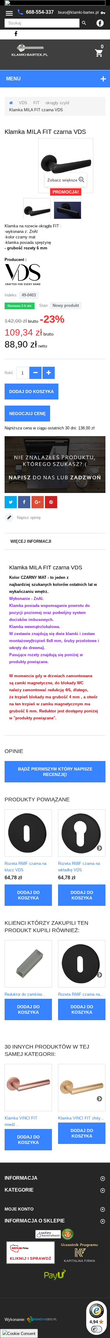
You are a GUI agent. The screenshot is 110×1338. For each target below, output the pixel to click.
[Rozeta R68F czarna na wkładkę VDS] (81, 833)
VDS (23, 103)
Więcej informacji (30, 541)
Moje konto (19, 1209)
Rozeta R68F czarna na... (81, 994)
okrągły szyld (57, 103)
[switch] (96, 1329)
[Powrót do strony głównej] (11, 103)
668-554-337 (40, 12)
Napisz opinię (28, 517)
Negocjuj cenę (27, 413)
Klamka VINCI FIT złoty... (81, 1118)
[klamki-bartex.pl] (29, 50)
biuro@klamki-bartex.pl (78, 12)
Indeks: (11, 295)
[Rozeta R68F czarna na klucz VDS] (28, 833)
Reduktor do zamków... (25, 994)
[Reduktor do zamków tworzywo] (28, 963)
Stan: (44, 305)
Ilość (9, 372)
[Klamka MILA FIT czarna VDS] (37, 212)
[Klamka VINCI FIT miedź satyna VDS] (28, 1087)
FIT (36, 103)
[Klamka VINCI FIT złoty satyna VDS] (81, 1087)
